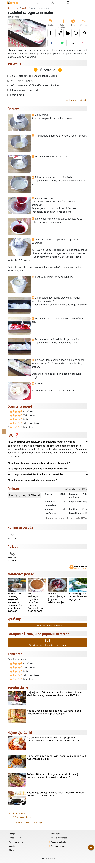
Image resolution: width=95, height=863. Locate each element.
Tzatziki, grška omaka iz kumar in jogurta (78, 596)
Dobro (26, 419)
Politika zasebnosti (59, 838)
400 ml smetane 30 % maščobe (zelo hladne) (34, 85)
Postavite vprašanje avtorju (48, 625)
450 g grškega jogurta (22, 80)
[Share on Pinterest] (83, 43)
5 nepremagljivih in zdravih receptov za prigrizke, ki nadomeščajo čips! (57, 757)
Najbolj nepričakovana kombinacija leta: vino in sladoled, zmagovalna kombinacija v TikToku (54, 694)
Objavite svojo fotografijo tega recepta (47, 645)
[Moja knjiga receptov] (37, 3)
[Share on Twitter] (72, 43)
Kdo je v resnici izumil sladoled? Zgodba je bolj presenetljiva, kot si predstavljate (54, 712)
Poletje (39, 822)
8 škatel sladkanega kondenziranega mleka (33, 75)
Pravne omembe (58, 846)
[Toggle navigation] (85, 2)
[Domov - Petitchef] (9, 8)
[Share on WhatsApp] (62, 43)
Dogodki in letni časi (24, 822)
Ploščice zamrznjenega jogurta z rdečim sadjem (56, 598)
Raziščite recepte (17, 813)
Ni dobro (28, 427)
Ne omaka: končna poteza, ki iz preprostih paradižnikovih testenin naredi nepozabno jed (53, 739)
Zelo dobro (29, 415)
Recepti (12, 834)
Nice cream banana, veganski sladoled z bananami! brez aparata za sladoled (17, 602)
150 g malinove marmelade (24, 90)
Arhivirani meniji (16, 842)
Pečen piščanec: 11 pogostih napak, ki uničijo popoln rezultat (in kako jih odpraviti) (53, 776)
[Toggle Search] (68, 3)
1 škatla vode (17, 94)
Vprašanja (13, 846)
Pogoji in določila (58, 842)
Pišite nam (55, 834)
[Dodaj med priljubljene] (51, 33)
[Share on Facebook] (52, 43)
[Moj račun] (52, 3)
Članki (11, 850)
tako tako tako (31, 423)
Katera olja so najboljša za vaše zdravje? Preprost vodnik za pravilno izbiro (56, 794)
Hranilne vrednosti (77, 100)
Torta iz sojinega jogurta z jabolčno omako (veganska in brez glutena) (35, 602)
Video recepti (15, 838)
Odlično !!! (28, 411)
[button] (10, 33)
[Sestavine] (4, 431)
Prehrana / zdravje (23, 817)
